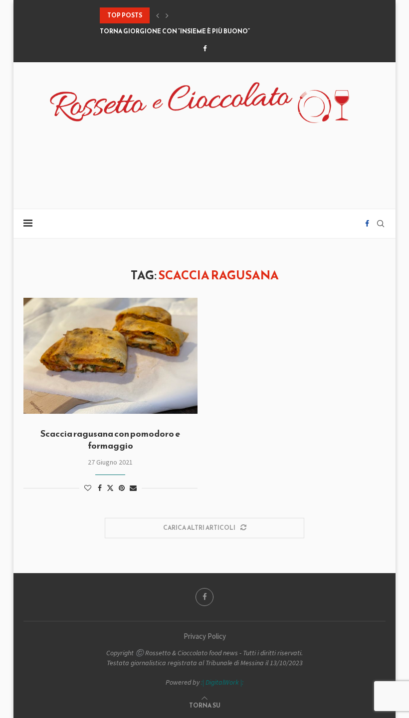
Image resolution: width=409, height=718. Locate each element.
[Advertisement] (204, 160)
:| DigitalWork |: (222, 682)
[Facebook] (204, 48)
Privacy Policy (205, 636)
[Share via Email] (133, 487)
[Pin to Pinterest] (122, 487)
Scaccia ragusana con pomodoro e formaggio (110, 439)
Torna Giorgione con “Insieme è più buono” (175, 31)
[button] (158, 15)
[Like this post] (87, 487)
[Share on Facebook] (100, 487)
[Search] (381, 223)
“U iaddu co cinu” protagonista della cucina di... (183, 15)
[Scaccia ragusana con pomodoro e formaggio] (110, 356)
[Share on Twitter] (110, 487)
